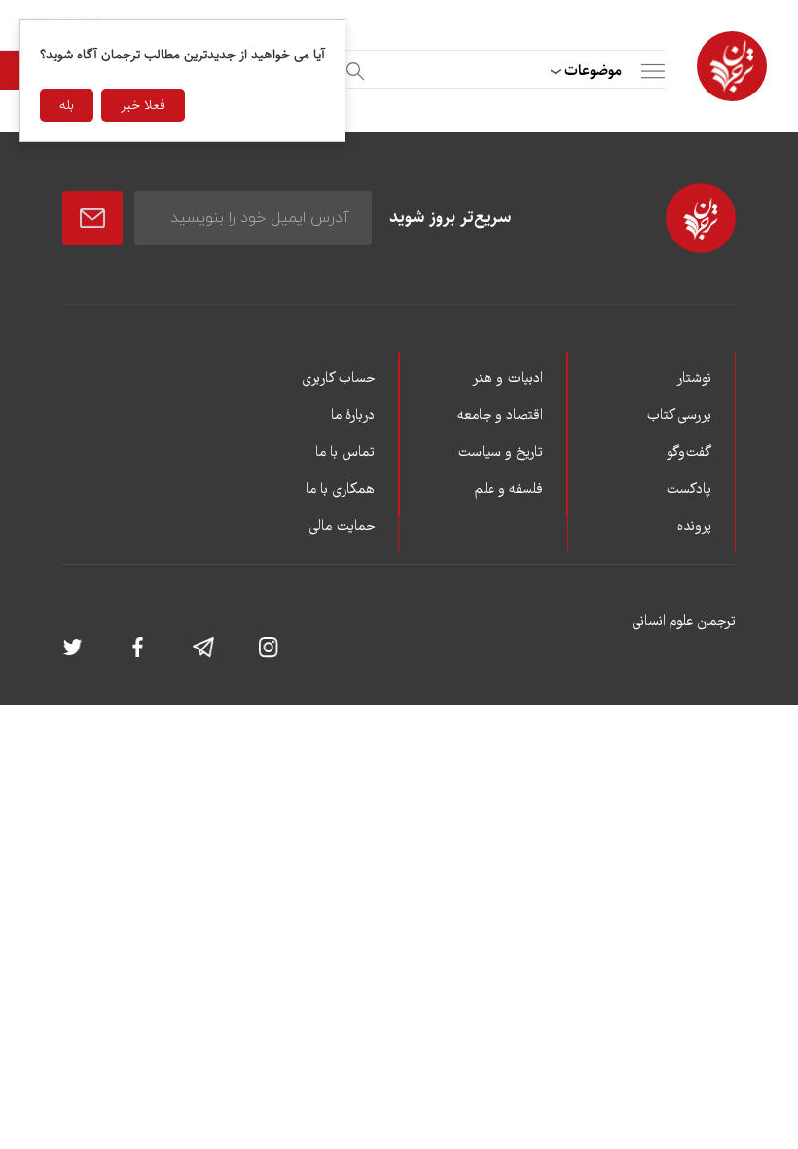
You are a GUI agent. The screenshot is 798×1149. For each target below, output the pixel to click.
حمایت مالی (341, 527)
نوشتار (693, 379)
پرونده (694, 527)
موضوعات (593, 70)
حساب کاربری (338, 379)
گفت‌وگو (689, 453)
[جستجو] (352, 68)
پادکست (688, 490)
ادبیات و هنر (507, 379)
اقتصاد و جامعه (500, 416)
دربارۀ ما (353, 416)
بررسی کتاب (678, 416)
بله (66, 105)
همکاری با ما (340, 490)
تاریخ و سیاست (500, 453)
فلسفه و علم (509, 490)
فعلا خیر (143, 105)
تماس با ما (345, 453)
